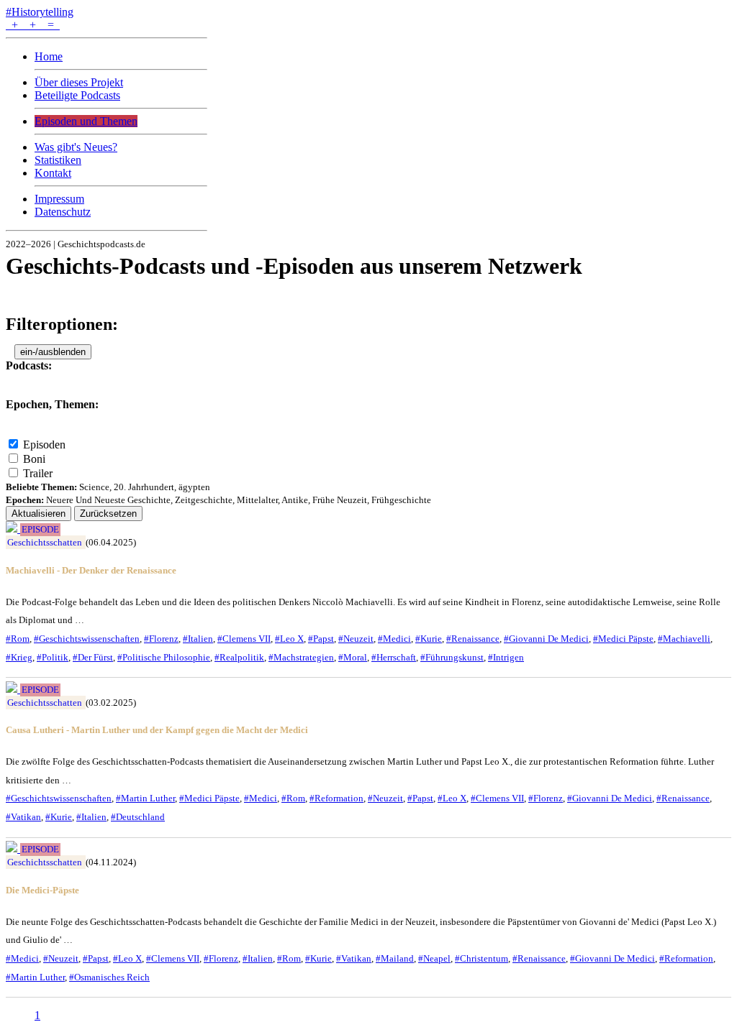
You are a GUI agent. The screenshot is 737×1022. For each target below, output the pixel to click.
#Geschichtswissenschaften (87, 638)
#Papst (321, 638)
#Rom (18, 638)
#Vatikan (23, 816)
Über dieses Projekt (79, 82)
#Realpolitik (239, 657)
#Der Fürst (93, 657)
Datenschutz (63, 212)
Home (49, 56)
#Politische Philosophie (163, 657)
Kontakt (53, 173)
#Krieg (19, 657)
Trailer (38, 473)
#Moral (352, 657)
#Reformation (336, 798)
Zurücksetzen (108, 513)
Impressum (59, 199)
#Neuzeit (356, 638)
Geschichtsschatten (44, 542)
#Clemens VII (244, 638)
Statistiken (58, 160)
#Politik (52, 657)
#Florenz (161, 638)
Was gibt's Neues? (76, 147)
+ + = (33, 25)
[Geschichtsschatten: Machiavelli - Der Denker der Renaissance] (13, 528)
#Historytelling (39, 12)
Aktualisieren (38, 513)
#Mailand (395, 958)
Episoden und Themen (86, 121)
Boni (34, 459)
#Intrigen (506, 657)
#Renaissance (472, 638)
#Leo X (289, 638)
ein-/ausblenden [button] (53, 351)
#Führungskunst (452, 657)
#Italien (198, 638)
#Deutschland (138, 816)
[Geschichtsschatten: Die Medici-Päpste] (13, 848)
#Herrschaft (393, 657)
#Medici (394, 638)
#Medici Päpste (623, 638)
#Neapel (434, 958)
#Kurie (428, 638)
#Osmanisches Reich (109, 977)
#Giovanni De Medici (546, 638)
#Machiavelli (684, 638)
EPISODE (40, 530)
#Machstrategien (301, 657)
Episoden (44, 444)
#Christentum (481, 958)
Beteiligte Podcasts (77, 95)
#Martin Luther (145, 798)
